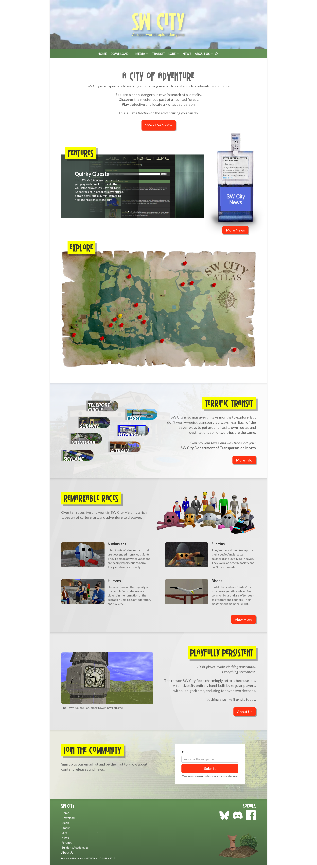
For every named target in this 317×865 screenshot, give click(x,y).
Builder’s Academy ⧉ (74, 847)
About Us (202, 54)
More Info (244, 460)
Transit (158, 54)
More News (235, 230)
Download (119, 54)
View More (243, 619)
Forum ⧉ (66, 842)
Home (102, 54)
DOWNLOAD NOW (158, 125)
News (187, 54)
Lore (64, 832)
